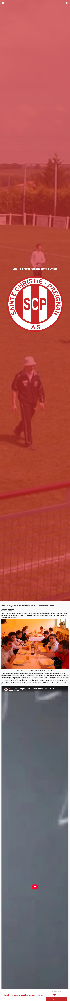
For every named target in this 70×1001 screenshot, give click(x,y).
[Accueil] (35, 3)
